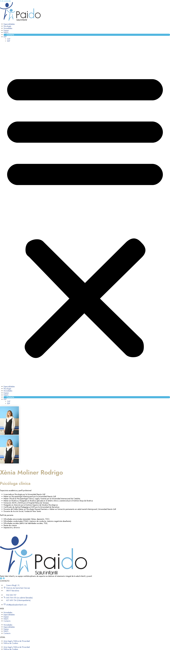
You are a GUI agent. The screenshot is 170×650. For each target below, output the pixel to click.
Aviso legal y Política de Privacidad (17, 641)
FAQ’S (6, 32)
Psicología (7, 26)
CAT (8, 39)
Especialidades (9, 24)
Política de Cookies (11, 643)
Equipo (6, 30)
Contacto (10, 34)
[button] (85, 214)
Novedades (8, 28)
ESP (5, 37)
